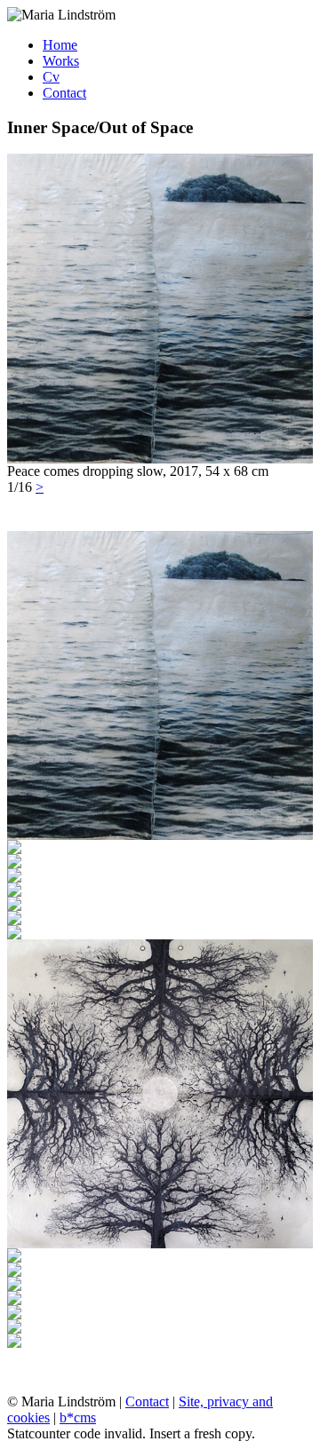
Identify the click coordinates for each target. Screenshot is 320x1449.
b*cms (78, 1417)
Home (60, 44)
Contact (64, 92)
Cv (51, 76)
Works (61, 60)
